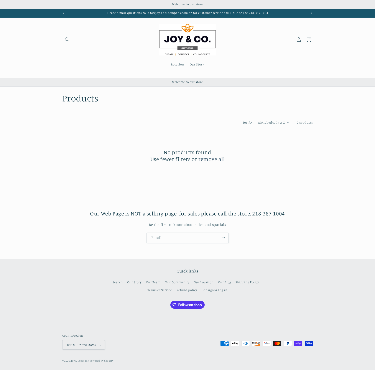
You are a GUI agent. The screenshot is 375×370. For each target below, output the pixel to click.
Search (118, 282)
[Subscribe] (223, 238)
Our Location (204, 282)
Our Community (177, 282)
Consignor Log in (214, 290)
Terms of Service (160, 290)
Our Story (134, 282)
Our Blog (224, 282)
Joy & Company (80, 360)
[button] (67, 40)
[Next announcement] (311, 13)
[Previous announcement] (63, 13)
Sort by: (248, 122)
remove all (211, 159)
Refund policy (186, 290)
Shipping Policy (247, 282)
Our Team (153, 282)
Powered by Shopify (101, 360)
